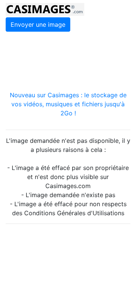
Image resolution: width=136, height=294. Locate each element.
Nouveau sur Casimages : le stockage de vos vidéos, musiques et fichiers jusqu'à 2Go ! (68, 104)
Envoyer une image (38, 24)
